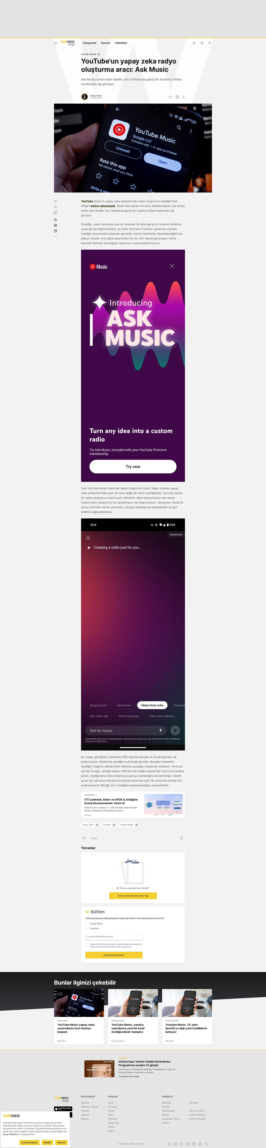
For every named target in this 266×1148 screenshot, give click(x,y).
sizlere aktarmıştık (102, 206)
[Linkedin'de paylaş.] (55, 231)
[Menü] (55, 43)
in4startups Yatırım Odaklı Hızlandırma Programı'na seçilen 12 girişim (144, 1063)
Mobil (110, 1115)
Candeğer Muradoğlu (129, 1076)
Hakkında (166, 1103)
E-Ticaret (112, 1107)
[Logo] (67, 42)
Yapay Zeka (88, 825)
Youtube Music (126, 825)
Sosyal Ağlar (88, 54)
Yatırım (111, 1127)
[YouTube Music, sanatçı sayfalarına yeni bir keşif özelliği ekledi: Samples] (133, 1003)
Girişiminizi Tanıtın (171, 1119)
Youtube (107, 825)
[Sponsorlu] (163, 805)
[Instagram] (187, 1143)
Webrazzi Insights (89, 1107)
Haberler (85, 1103)
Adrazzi (87, 815)
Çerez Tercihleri (196, 1111)
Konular (105, 42)
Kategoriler (90, 42)
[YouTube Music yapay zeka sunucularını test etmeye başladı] (79, 1003)
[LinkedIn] (175, 1143)
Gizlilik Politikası (197, 1115)
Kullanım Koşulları (197, 1119)
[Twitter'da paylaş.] (55, 225)
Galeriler (85, 1115)
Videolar (85, 1111)
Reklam (165, 1115)
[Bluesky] (193, 1143)
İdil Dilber (61, 1041)
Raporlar (85, 1119)
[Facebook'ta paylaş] (55, 219)
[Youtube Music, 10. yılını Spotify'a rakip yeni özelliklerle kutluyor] (187, 1003)
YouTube (87, 201)
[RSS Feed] (205, 1143)
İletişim (165, 1123)
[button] (133, 366)
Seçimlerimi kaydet (113, 955)
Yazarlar (166, 1107)
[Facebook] (199, 1143)
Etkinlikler (121, 42)
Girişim (111, 1111)
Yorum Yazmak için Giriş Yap (133, 895)
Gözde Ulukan (118, 1041)
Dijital (111, 1103)
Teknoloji (112, 1119)
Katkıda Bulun (168, 1111)
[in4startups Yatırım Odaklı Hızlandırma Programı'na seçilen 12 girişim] (99, 1068)
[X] (169, 1143)
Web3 (111, 1131)
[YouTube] (181, 1143)
